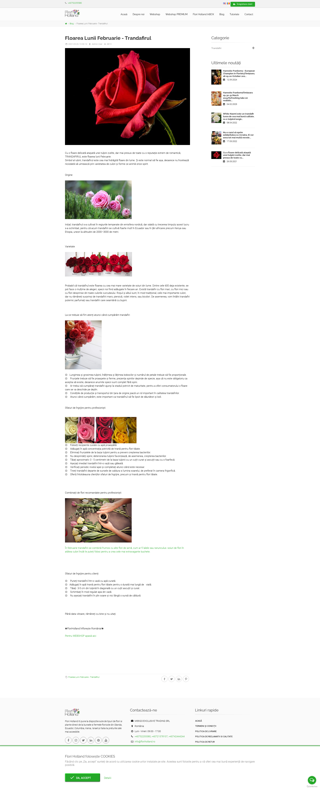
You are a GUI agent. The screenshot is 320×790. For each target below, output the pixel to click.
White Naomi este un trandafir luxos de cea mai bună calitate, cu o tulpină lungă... (238, 116)
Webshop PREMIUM (177, 14)
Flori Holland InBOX (203, 14)
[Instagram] (75, 740)
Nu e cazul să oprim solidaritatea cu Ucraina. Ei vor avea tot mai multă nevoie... (238, 135)
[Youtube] (105, 740)
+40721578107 (160, 736)
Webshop (155, 14)
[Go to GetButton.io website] (312, 787)
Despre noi (138, 14)
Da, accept (82, 778)
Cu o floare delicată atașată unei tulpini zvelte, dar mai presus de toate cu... (237, 155)
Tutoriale (234, 14)
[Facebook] (68, 740)
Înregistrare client (244, 4)
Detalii (107, 778)
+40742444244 (177, 736)
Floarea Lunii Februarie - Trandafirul (84, 677)
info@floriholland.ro (145, 741)
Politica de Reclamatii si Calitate (213, 736)
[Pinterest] (98, 740)
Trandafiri (216, 48)
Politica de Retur (205, 742)
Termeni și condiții (205, 726)
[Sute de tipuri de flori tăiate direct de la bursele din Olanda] (66, 23)
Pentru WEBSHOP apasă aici (80, 635)
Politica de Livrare (205, 731)
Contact (248, 14)
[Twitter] (83, 740)
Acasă (124, 14)
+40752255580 (75, 3)
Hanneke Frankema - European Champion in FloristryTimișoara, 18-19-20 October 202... (239, 73)
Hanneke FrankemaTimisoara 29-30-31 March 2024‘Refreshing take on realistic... (238, 96)
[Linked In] (91, 740)
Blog (221, 14)
